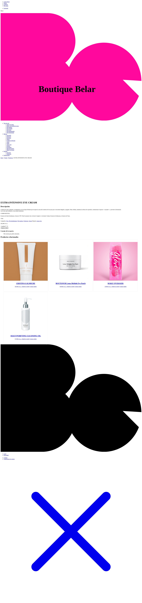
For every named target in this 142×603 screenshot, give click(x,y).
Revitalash (9, 147)
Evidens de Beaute (11, 140)
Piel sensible (9, 128)
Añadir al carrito (4, 228)
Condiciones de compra (9, 459)
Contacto (6, 4)
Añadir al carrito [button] (25, 286)
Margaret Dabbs (10, 148)
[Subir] (71, 451)
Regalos (5, 151)
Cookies (5, 457)
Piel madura (9, 127)
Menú (2, 10)
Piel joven (9, 130)
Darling (8, 146)
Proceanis (9, 135)
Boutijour (9, 138)
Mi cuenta (6, 5)
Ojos (7, 221)
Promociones (7, 155)
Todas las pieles (10, 124)
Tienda (5, 3)
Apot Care (9, 144)
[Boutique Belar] (71, 119)
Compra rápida (33, 286)
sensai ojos (39, 221)
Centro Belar (7, 1)
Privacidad (6, 455)
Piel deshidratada (10, 131)
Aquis (8, 142)
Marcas (5, 134)
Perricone (9, 136)
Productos (9, 154)
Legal (5, 454)
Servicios (9, 152)
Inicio (2, 157)
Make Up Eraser (10, 150)
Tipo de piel (6, 123)
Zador (8, 143)
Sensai (8, 139)
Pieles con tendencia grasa (13, 126)
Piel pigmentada (10, 132)
